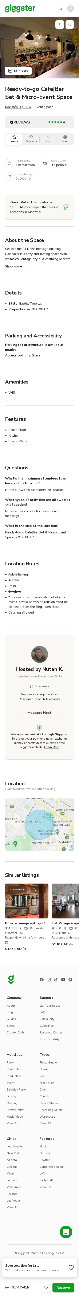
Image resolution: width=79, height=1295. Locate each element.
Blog (10, 1012)
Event (10, 1083)
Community (47, 1019)
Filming (11, 1096)
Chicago (12, 1167)
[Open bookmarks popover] (70, 24)
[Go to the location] (26, 901)
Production (14, 1076)
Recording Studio (51, 1110)
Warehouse (47, 1117)
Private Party (15, 1110)
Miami (10, 1174)
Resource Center (51, 1033)
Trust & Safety (49, 1039)
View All (12, 1123)
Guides (11, 1019)
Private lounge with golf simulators (25, 923)
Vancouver (14, 1187)
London (12, 1180)
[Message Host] (46, 1287)
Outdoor (45, 1153)
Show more (13, 266)
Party (10, 1063)
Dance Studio (49, 1103)
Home (43, 1069)
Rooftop (45, 1160)
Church (44, 1096)
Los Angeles (15, 1146)
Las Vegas (14, 1201)
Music (43, 1146)
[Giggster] (20, 8)
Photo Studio (48, 1063)
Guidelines (47, 1026)
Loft (42, 1174)
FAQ (42, 1012)
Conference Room (52, 1167)
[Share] (59, 24)
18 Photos (20, 71)
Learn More (51, 747)
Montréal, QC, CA (18, 107)
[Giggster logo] (11, 979)
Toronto (12, 1194)
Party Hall (46, 1180)
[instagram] (49, 979)
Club (43, 1090)
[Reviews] (70, 979)
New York (13, 1153)
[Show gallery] (39, 47)
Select (11, 1026)
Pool (43, 1076)
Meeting (12, 1103)
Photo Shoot (15, 1069)
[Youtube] (63, 979)
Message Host (39, 712)
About (11, 1006)
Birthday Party (16, 1090)
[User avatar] (70, 8)
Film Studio (47, 1083)
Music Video (15, 1117)
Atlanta (12, 1160)
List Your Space (50, 1006)
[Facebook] (42, 979)
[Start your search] (60, 8)
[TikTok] (56, 979)
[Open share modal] (34, 889)
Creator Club (15, 1033)
